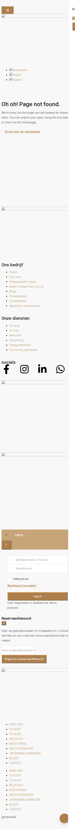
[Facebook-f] (6, 369)
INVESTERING (17, 743)
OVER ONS (16, 724)
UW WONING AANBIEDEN (25, 753)
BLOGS (13, 758)
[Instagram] (24, 369)
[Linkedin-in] (42, 369)
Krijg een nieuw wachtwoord (24, 659)
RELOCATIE (16, 739)
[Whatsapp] (60, 369)
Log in (37, 596)
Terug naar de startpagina (22, 131)
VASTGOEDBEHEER (21, 748)
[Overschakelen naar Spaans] (15, 79)
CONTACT (15, 763)
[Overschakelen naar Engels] (15, 75)
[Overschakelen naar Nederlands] (18, 70)
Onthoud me (20, 578)
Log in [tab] (19, 534)
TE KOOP (15, 729)
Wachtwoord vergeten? (22, 585)
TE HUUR (15, 734)
